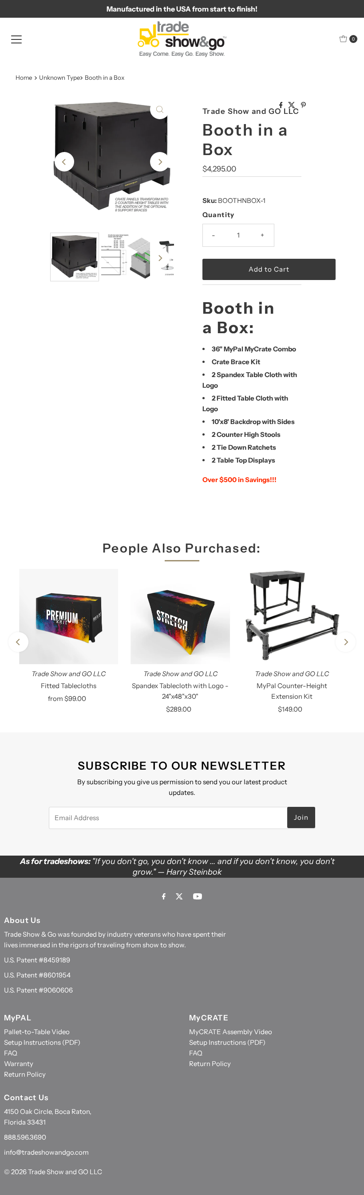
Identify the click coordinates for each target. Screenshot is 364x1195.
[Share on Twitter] (292, 105)
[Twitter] (179, 896)
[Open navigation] (16, 39)
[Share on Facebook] (281, 105)
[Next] (160, 161)
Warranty (18, 1063)
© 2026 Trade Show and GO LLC (53, 1172)
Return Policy (25, 1074)
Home (24, 77)
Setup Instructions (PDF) (42, 1042)
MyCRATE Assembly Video (230, 1032)
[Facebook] (164, 896)
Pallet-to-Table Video (37, 1032)
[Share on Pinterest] (303, 105)
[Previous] (64, 161)
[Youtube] (197, 896)
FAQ (10, 1053)
